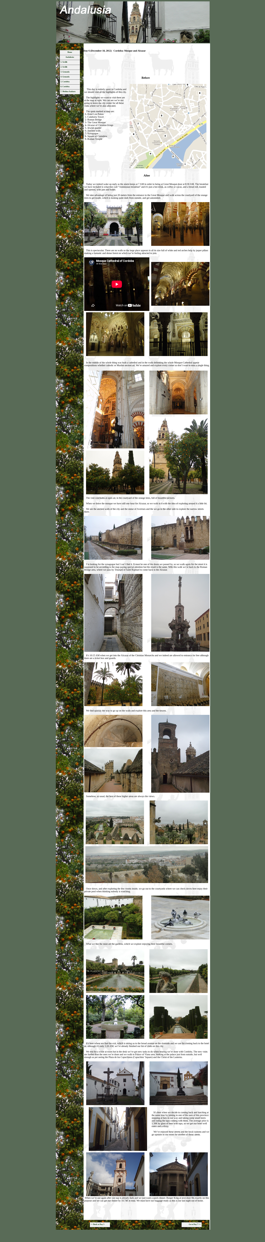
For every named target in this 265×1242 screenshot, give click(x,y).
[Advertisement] (147, 65)
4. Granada (65, 77)
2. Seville (64, 67)
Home (69, 52)
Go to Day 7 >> (195, 1224)
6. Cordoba (65, 86)
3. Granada (65, 72)
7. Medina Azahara (68, 91)
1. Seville (64, 62)
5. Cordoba (65, 82)
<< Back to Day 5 (97, 1224)
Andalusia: (69, 57)
